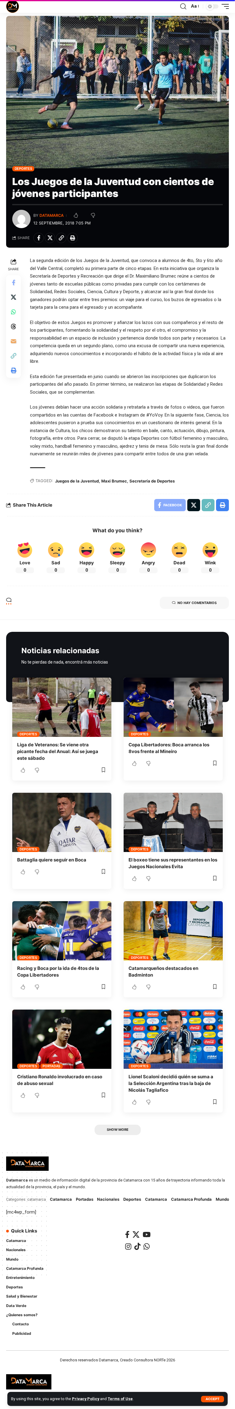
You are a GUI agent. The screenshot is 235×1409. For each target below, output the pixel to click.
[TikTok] (137, 1246)
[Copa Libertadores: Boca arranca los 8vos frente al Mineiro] (173, 707)
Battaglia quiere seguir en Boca (51, 860)
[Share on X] (50, 238)
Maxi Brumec (114, 481)
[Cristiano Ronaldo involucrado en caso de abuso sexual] (61, 1039)
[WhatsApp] (146, 1246)
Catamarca (61, 1199)
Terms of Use (120, 1398)
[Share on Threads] (13, 326)
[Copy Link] (61, 238)
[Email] (13, 341)
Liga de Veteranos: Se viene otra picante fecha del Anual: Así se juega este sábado (57, 751)
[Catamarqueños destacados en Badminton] (173, 930)
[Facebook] (127, 1234)
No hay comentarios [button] (197, 603)
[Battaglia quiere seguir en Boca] (61, 822)
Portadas (51, 1066)
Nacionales (108, 1199)
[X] (136, 1234)
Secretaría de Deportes (152, 481)
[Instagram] (128, 1246)
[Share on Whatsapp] (13, 311)
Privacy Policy (85, 1398)
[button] (212, 1399)
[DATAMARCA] (12, 6)
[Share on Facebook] (38, 238)
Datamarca (51, 215)
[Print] (72, 238)
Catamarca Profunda (191, 1199)
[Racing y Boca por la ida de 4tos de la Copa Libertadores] (61, 930)
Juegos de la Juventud (77, 481)
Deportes (23, 168)
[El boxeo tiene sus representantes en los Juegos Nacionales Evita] (173, 822)
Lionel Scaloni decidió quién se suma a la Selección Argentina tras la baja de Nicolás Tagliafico (171, 1083)
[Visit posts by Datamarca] (21, 219)
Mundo (222, 1199)
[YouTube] (146, 1234)
